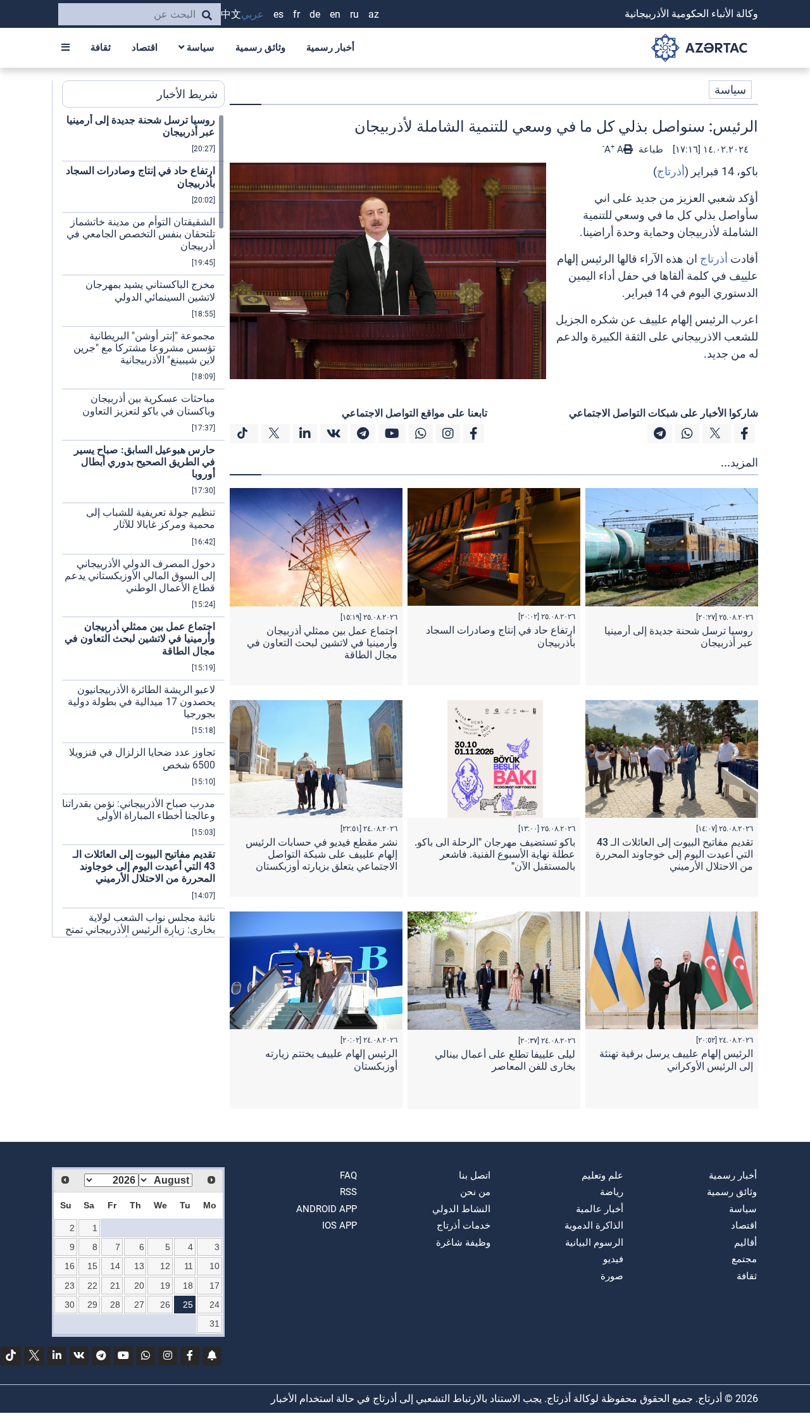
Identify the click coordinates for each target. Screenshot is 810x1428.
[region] (143, 525)
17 (214, 1286)
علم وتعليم (602, 1175)
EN (335, 14)
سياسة (199, 47)
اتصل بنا (474, 1175)
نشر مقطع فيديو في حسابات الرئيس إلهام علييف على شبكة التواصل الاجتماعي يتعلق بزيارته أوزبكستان (321, 854)
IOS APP (339, 1225)
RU (354, 14)
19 (165, 1286)
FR (296, 14)
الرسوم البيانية (594, 1242)
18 (188, 1286)
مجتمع (744, 1259)
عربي (252, 14)
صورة (612, 1276)
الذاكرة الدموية (593, 1225)
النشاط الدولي (461, 1209)
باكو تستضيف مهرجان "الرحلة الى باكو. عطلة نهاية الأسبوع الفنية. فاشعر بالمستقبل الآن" (494, 854)
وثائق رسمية (260, 47)
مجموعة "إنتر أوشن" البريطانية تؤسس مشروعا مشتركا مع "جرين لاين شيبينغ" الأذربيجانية (144, 348)
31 (214, 1323)
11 (188, 1266)
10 (214, 1266)
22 (92, 1286)
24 (214, 1305)
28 (115, 1305)
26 (165, 1305)
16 (70, 1266)
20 (139, 1286)
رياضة (611, 1192)
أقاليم (745, 1242)
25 (188, 1305)
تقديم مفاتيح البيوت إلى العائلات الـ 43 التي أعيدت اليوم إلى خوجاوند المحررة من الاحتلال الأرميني (674, 854)
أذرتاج (671, 171)
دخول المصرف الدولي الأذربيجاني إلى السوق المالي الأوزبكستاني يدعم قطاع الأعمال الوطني (140, 576)
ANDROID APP (326, 1209)
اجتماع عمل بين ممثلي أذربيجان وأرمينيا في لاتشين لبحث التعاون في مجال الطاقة (322, 643)
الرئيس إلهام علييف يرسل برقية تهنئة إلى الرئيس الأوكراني (676, 1060)
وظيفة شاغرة (463, 1242)
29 (92, 1305)
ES (278, 14)
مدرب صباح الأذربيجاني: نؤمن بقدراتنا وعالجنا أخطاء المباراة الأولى (138, 810)
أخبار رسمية (330, 47)
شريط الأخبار (187, 94)
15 (92, 1266)
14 (115, 1266)
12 (165, 1266)
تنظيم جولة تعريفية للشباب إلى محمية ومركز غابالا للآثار (150, 518)
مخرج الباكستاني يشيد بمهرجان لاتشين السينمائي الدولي (150, 291)
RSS (348, 1192)
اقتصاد (145, 47)
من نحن (475, 1192)
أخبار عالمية (599, 1209)
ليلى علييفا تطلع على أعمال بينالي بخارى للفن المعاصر (505, 1060)
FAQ (348, 1175)
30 (70, 1305)
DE (314, 14)
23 (70, 1286)
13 (139, 1266)
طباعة (649, 149)
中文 (231, 14)
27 (139, 1305)
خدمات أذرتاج (463, 1225)
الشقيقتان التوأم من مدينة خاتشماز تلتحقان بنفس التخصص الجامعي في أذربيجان (140, 234)
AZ (373, 14)
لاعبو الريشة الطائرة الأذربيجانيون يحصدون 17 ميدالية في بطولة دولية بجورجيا (141, 702)
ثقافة (100, 47)
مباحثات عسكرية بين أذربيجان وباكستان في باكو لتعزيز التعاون (148, 404)
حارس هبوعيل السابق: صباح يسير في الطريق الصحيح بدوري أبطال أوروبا (144, 462)
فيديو (613, 1259)
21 (115, 1286)
